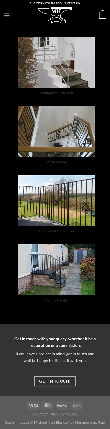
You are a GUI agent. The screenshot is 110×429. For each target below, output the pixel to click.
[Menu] (7, 15)
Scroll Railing (56, 162)
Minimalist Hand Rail (56, 93)
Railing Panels (56, 300)
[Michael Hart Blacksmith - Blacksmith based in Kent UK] (55, 15)
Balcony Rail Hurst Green (56, 231)
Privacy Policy (64, 414)
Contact (40, 414)
